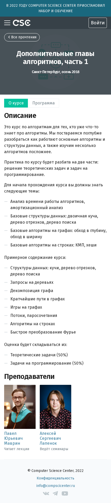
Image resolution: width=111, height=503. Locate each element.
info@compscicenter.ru (55, 486)
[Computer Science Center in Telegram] (55, 493)
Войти (98, 23)
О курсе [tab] (16, 103)
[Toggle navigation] (7, 23)
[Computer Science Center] (21, 23)
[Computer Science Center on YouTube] (65, 493)
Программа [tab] (43, 103)
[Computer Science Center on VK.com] (46, 493)
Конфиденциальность (55, 478)
